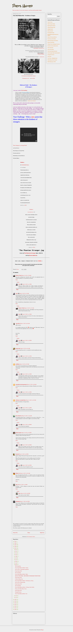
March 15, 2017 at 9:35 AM (24, 364)
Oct (16, 552)
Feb (16, 595)
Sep (16, 554)
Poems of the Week (51, 42)
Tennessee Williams (26, 92)
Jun (16, 559)
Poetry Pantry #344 (18, 583)
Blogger (42, 629)
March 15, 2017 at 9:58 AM (31, 384)
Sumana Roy (18, 348)
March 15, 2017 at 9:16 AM (25, 348)
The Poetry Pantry (51, 49)
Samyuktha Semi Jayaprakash (21, 384)
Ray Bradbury (36, 48)
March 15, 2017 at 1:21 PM (26, 356)
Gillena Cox (18, 473)
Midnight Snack (50, 29)
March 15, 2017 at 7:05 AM (26, 275)
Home (29, 532)
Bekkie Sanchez (18, 432)
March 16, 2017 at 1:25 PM (22, 484)
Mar (16, 564)
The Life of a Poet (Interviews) (53, 45)
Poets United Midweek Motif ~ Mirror (21, 574)
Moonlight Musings (51, 32)
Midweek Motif (50, 30)
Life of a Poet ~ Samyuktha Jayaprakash (22, 569)
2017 (15, 548)
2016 (15, 599)
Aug (16, 556)
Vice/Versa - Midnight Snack (52, 58)
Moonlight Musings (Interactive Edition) (53, 35)
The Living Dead (18, 566)
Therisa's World (18, 275)
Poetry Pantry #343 (18, 590)
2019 (15, 544)
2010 (15, 609)
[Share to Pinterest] (25, 269)
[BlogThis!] (22, 269)
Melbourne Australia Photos (21, 400)
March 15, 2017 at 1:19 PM (26, 284)
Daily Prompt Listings (51, 23)
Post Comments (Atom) (31, 536)
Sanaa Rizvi (18, 323)
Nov (16, 551)
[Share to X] (23, 269)
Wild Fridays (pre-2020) (52, 61)
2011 (15, 607)
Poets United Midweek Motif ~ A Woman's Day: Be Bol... (25, 587)
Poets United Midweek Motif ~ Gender (21, 567)
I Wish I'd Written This (19, 579)
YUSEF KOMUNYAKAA (25, 164)
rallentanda (18, 501)
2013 (15, 604)
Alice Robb (33, 78)
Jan (16, 597)
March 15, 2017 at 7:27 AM (29, 308)
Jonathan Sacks (42, 56)
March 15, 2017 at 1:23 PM (26, 374)
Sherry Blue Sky (19, 415)
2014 (15, 602)
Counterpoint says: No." (26, 78)
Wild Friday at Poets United (52, 59)
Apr (16, 563)
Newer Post (15, 532)
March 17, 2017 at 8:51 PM (24, 501)
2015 (15, 601)
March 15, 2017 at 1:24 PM (26, 392)
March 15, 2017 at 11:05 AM (31, 400)
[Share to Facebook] (24, 269)
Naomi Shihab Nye (30, 212)
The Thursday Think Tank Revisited (54, 52)
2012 (15, 606)
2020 (15, 543)
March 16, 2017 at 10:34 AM (25, 473)
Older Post (42, 532)
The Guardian (24, 90)
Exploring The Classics (51, 25)
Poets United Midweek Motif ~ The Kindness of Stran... (24, 580)
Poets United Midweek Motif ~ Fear (21, 593)
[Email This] (21, 269)
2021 (15, 541)
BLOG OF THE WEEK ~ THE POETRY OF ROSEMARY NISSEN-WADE (27, 575)
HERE (25, 205)
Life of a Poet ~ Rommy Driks (20, 582)
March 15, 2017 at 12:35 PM (26, 432)
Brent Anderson (33, 255)
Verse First (49, 56)
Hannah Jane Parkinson (32, 100)
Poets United (22, 6)
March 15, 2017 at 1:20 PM (26, 340)
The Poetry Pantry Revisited (52, 51)
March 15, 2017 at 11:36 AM (27, 415)
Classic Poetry (50, 22)
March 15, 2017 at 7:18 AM (24, 293)
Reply (17, 279)
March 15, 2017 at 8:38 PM (26, 444)
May (16, 561)
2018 (15, 546)
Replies (18, 282)
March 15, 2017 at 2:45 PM (23, 454)
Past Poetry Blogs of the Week (53, 40)
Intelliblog (17, 364)
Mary (17, 484)
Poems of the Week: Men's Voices (21, 588)
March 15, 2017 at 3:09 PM (26, 424)
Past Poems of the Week (52, 38)
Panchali (17, 454)
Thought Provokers (18, 592)
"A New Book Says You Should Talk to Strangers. (28, 75)
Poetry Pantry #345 (18, 577)
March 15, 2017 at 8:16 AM (25, 323)
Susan (19, 284)
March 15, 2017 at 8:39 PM (26, 465)
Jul (16, 557)
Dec (16, 549)
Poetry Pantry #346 (18, 571)
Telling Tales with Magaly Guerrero (54, 44)
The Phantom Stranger (30, 253)
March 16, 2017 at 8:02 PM (25, 493)
